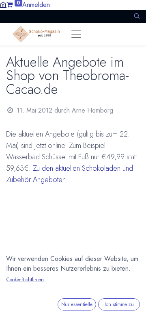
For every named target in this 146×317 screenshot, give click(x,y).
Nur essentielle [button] (76, 304)
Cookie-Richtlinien (25, 279)
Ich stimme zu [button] (119, 304)
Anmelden (36, 4)
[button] (136, 16)
